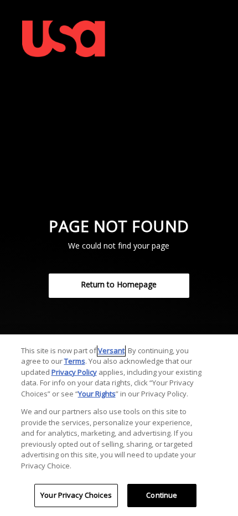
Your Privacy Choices (76, 495)
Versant (111, 350)
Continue (161, 495)
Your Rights (97, 394)
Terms (74, 361)
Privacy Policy (74, 372)
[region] (119, 425)
